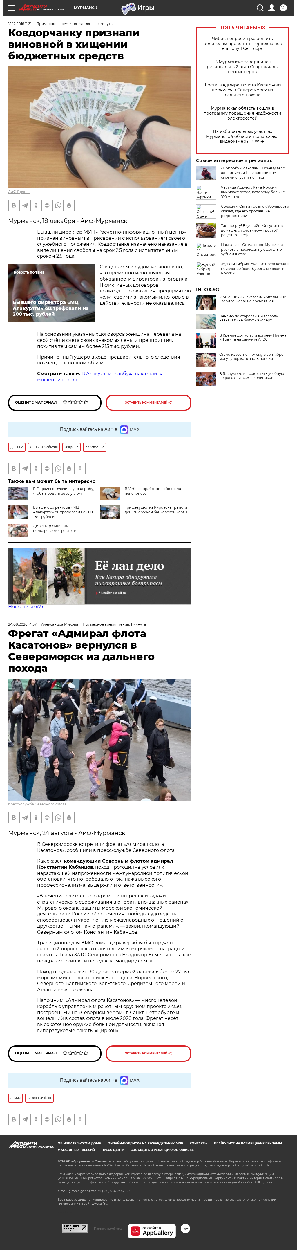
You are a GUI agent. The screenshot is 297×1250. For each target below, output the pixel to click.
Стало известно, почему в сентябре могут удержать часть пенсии (251, 357)
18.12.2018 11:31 (20, 23)
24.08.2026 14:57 (22, 624)
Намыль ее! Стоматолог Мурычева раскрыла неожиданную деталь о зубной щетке (252, 249)
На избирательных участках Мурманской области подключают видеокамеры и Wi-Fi (242, 136)
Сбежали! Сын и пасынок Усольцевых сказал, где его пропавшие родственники (255, 211)
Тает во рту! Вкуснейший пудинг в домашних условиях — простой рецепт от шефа (252, 230)
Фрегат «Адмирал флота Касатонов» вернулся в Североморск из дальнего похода (242, 90)
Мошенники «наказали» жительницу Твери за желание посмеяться (252, 299)
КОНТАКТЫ (198, 1143)
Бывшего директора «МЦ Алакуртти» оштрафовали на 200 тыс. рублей (63, 512)
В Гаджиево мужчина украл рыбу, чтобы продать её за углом (63, 491)
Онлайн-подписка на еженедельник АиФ (145, 1143)
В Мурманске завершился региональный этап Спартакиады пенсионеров (242, 66)
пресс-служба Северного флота (37, 804)
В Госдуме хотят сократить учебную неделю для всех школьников (251, 376)
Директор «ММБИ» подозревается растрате (55, 528)
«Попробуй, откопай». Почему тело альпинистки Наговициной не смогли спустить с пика (253, 173)
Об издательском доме (79, 1143)
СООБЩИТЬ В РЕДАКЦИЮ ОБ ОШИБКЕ (162, 1150)
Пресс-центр (113, 1150)
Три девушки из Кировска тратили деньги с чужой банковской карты (156, 509)
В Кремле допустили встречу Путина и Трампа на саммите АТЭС (252, 337)
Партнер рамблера (108, 1228)
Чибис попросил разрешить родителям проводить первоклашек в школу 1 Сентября (242, 43)
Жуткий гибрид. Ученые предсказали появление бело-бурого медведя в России (255, 268)
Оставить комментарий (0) (149, 402)
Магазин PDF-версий (76, 1150)
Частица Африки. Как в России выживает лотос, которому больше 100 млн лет (253, 192)
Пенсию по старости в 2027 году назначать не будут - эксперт (248, 318)
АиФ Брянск (19, 191)
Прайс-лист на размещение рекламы (248, 1143)
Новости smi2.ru (27, 607)
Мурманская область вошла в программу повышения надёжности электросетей (242, 113)
